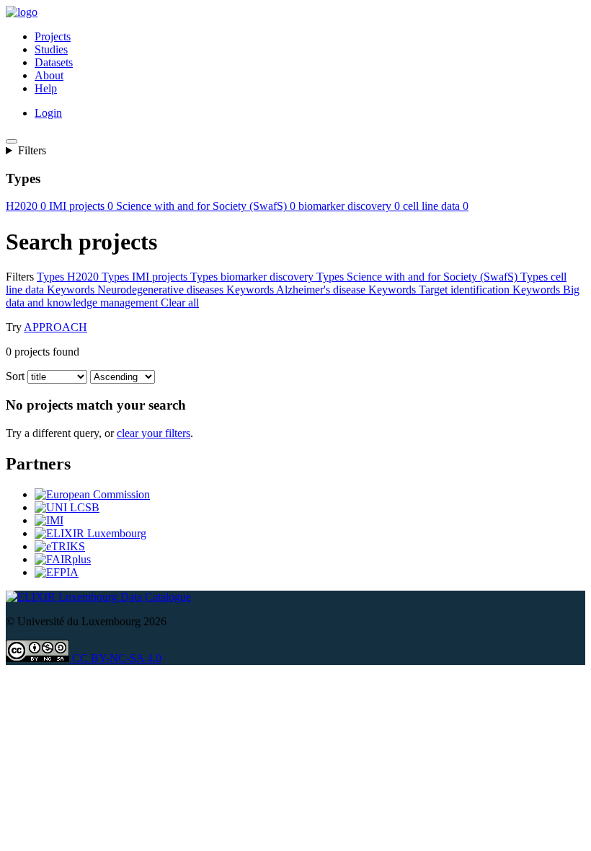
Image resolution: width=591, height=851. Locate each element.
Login (48, 113)
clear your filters (153, 433)
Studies (51, 49)
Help (46, 88)
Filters (32, 150)
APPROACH (55, 327)
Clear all (199, 302)
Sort (15, 376)
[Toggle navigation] (11, 141)
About (49, 75)
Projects (53, 36)
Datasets (54, 62)
